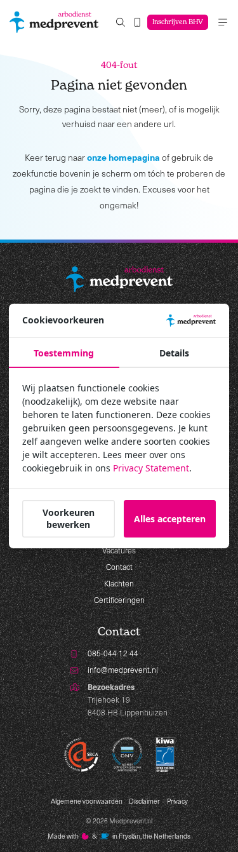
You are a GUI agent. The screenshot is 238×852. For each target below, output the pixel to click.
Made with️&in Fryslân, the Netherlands (119, 836)
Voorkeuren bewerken (69, 518)
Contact (119, 567)
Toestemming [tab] (64, 353)
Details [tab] (174, 353)
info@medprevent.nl (123, 670)
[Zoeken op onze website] (120, 22)
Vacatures (119, 550)
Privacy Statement (151, 468)
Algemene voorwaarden (86, 801)
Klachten (119, 583)
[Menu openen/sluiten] (222, 22)
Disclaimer (144, 801)
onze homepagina (123, 157)
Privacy (177, 801)
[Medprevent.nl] (54, 22)
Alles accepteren (170, 519)
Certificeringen (119, 600)
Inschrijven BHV (177, 22)
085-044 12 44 (113, 653)
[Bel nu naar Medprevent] (137, 22)
